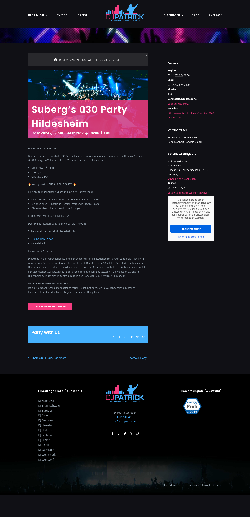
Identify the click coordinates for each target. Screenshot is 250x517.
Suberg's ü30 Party (178, 103)
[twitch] (119, 433)
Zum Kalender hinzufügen (50, 306)
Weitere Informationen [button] (191, 236)
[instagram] (137, 433)
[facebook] (112, 433)
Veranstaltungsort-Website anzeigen (188, 192)
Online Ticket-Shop (42, 239)
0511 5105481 (125, 417)
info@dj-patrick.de (125, 421)
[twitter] (131, 433)
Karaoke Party (138, 358)
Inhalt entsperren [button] (191, 228)
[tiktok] (125, 433)
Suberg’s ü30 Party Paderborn (48, 358)
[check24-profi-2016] (192, 399)
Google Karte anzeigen (183, 178)
